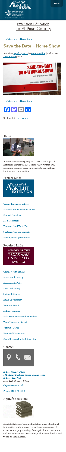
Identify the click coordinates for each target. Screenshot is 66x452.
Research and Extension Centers (19, 209)
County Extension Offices (16, 204)
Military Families (11, 311)
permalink (23, 118)
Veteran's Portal (11, 327)
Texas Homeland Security (16, 322)
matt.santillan (38, 53)
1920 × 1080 (9, 56)
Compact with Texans (14, 271)
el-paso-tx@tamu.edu (13, 385)
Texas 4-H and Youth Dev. (16, 226)
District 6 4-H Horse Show (17, 39)
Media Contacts (11, 220)
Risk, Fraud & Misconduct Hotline (20, 316)
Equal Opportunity (12, 299)
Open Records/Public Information (20, 339)
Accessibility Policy (13, 283)
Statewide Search (11, 294)
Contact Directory (12, 215)
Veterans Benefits (11, 305)
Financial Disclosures (13, 333)
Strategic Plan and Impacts (16, 232)
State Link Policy (11, 288)
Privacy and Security (13, 277)
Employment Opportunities (16, 237)
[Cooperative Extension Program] (24, 14)
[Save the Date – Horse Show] (32, 94)
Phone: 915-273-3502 (14, 391)
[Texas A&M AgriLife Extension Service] (22, 5)
